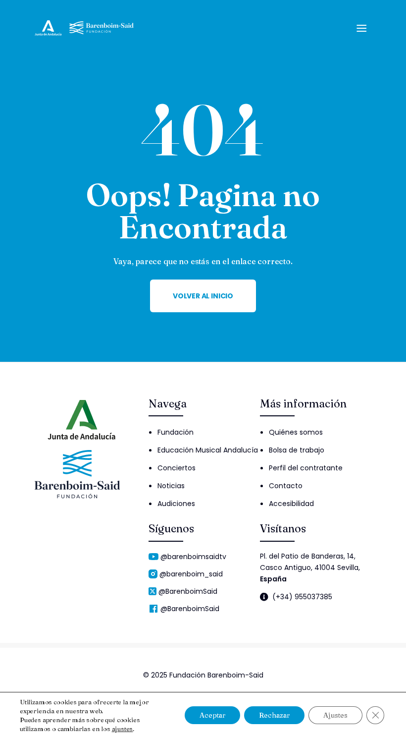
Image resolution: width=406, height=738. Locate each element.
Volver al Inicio (203, 296)
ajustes (122, 729)
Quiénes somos (296, 432)
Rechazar (274, 715)
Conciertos (176, 468)
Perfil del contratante (306, 468)
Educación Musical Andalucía (207, 450)
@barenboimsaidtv (193, 557)
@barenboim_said (191, 574)
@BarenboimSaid (187, 591)
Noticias (171, 486)
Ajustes (335, 715)
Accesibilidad (291, 504)
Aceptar (212, 715)
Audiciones (176, 504)
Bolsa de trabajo (296, 450)
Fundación (175, 432)
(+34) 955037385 (302, 597)
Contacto (286, 486)
